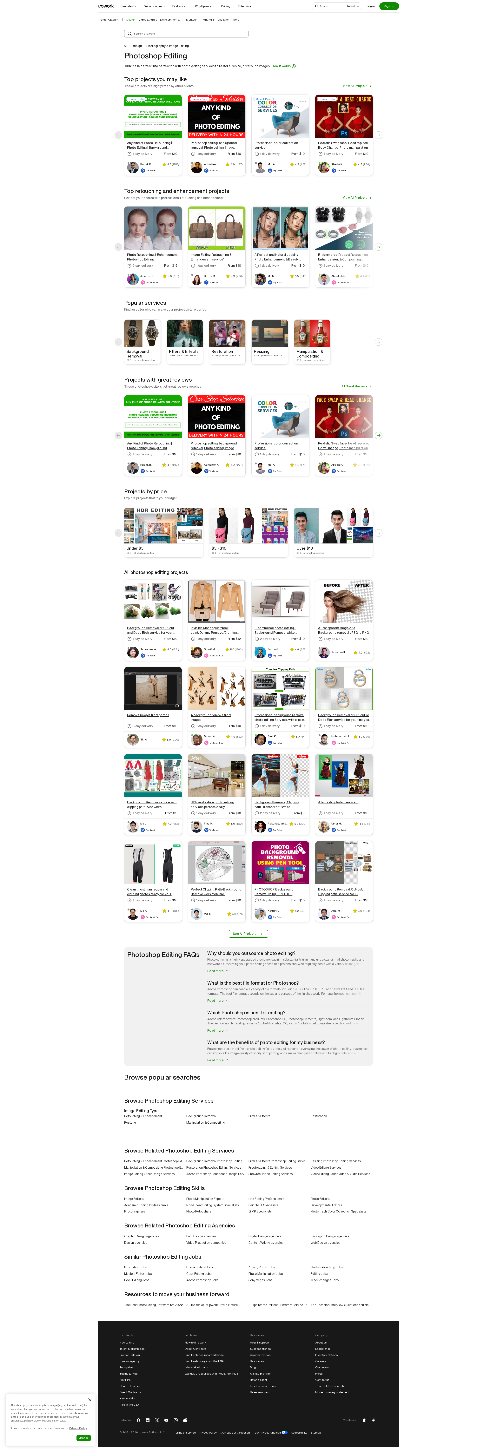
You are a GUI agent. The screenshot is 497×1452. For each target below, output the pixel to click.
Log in (371, 6)
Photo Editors (320, 1199)
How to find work (195, 1342)
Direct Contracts (130, 1392)
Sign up (389, 6)
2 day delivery (143, 265)
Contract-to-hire (130, 1386)
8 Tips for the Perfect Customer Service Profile (279, 1305)
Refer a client (258, 1379)
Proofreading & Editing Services (270, 1167)
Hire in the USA (129, 1404)
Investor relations (326, 1355)
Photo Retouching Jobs (327, 1267)
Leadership (322, 1348)
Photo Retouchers (198, 1211)
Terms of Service (185, 1432)
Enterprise (126, 1367)
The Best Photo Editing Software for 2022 (153, 1305)
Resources (257, 1361)
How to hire (127, 1342)
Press (318, 1373)
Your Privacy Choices (270, 1432)
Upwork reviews (260, 1355)
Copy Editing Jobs (198, 1274)
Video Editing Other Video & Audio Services (340, 1174)
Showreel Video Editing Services (270, 1174)
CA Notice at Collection (235, 1432)
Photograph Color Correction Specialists (338, 1211)
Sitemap (315, 1432)
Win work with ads (196, 1367)
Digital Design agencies (264, 1236)
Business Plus (128, 1373)
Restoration (319, 1116)
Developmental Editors (326, 1205)
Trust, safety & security (330, 1386)
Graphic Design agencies (141, 1236)
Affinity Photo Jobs (261, 1267)
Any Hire (125, 1379)
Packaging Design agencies (330, 1236)
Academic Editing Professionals (146, 1205)
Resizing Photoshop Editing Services (336, 1161)
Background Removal (201, 1116)
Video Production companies (206, 1243)
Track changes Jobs (325, 1280)
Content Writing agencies (265, 1243)
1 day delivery (142, 154)
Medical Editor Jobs (138, 1274)
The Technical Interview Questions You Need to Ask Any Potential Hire (342, 1305)
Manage (84, 1437)
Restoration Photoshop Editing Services (213, 1167)
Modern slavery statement (332, 1392)
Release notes (259, 1392)
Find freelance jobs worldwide (204, 1355)
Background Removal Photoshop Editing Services (217, 1161)
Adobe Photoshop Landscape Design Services (217, 1174)
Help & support (259, 1342)
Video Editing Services (326, 1167)
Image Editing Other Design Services (149, 1174)
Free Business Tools (263, 1386)
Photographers (134, 1211)
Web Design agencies (325, 1243)
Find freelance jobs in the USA (204, 1361)
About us (321, 1342)
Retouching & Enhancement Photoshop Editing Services (155, 1161)
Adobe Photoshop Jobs (202, 1280)
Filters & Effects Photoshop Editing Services (278, 1161)
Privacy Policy (208, 1432)
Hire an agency (130, 1361)
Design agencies (135, 1243)
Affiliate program (260, 1373)
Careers (320, 1361)
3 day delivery (143, 726)
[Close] (90, 1400)
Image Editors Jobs (199, 1267)
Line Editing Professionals (266, 1199)
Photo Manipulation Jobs (265, 1274)
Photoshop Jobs (135, 1267)
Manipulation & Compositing (205, 1122)
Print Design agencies (201, 1236)
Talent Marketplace (132, 1348)
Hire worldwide (129, 1398)
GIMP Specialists (260, 1211)
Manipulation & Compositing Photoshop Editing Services (155, 1167)
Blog (253, 1367)
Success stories (260, 1348)
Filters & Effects (259, 1116)
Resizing (130, 1122)
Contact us (322, 1379)
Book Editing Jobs (136, 1280)
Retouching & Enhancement (143, 1116)
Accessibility (299, 1432)
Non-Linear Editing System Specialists (212, 1205)
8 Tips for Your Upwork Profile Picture (212, 1305)
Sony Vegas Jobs (260, 1280)
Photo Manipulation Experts (205, 1199)
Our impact (322, 1367)
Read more (215, 971)
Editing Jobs (319, 1274)
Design (137, 46)
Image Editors (133, 1199)
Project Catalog (108, 19)
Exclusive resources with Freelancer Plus (211, 1373)
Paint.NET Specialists (263, 1205)
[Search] (317, 6)
